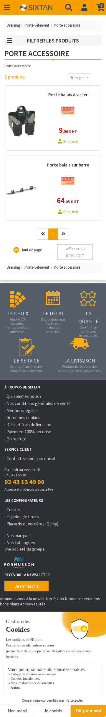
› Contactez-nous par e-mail (29, 458)
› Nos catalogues (19, 542)
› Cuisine (12, 509)
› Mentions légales (21, 410)
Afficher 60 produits (75, 252)
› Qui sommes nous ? (23, 396)
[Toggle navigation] (7, 7)
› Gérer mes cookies (22, 417)
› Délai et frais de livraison (27, 424)
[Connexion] (84, 7)
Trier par (77, 77)
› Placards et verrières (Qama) (31, 524)
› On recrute (15, 439)
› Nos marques (17, 535)
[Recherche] (69, 7)
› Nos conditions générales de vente (37, 403)
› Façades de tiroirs (21, 517)
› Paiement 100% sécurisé (27, 432)
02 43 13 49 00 (24, 482)
